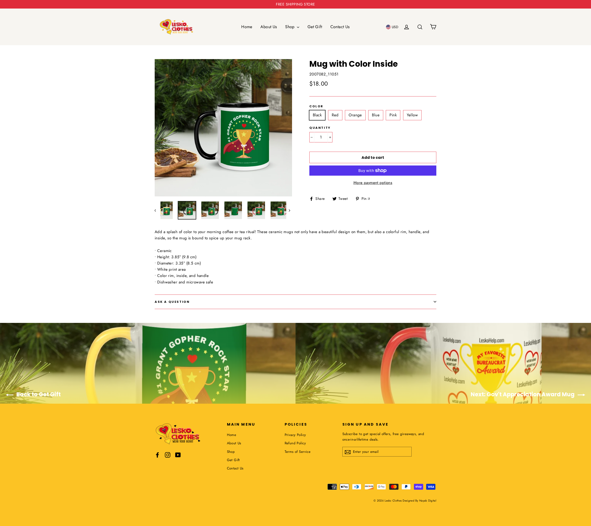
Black (317, 115)
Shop (290, 27)
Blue (376, 115)
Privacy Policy (295, 434)
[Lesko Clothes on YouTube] (178, 454)
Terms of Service (298, 451)
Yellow (412, 115)
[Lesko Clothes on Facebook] (157, 454)
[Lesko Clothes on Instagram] (167, 454)
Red (335, 115)
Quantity (320, 128)
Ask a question (172, 302)
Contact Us (340, 27)
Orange (355, 115)
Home (246, 27)
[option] (223, 127)
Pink (393, 115)
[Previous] (157, 210)
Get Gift (315, 27)
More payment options (372, 182)
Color (316, 106)
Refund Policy (295, 443)
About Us (268, 27)
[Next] (289, 210)
